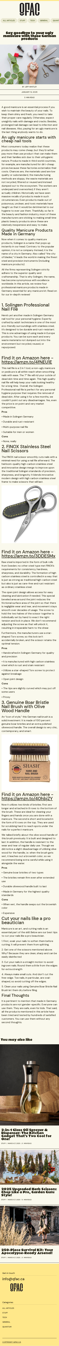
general (44, 20)
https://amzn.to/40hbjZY (27, 798)
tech (32, 20)
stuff (22, 20)
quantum (6, 1327)
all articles (9, 20)
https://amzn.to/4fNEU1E (27, 362)
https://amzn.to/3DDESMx (28, 556)
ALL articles (8, 1308)
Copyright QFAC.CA (11, 1342)
